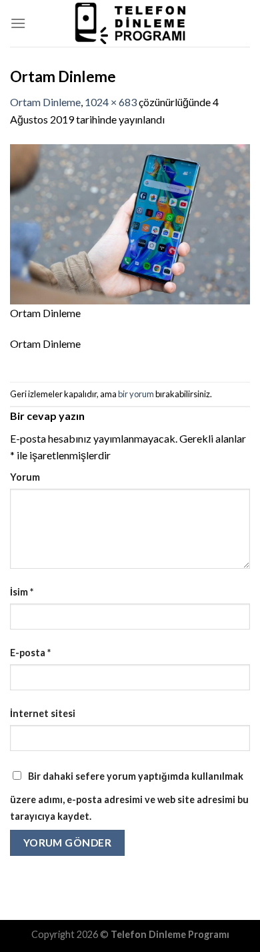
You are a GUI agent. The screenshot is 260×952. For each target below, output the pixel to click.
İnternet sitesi (42, 713)
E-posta (30, 652)
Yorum (25, 477)
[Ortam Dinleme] (130, 222)
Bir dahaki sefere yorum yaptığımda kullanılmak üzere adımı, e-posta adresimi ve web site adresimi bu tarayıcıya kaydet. (129, 796)
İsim (21, 592)
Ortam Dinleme (45, 101)
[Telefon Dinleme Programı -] (130, 23)
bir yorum (136, 394)
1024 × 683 (111, 101)
